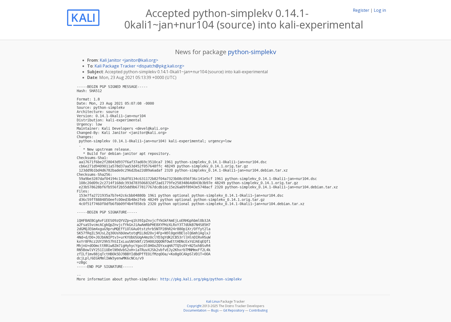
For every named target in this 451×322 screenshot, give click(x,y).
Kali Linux (213, 301)
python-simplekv (252, 51)
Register (361, 10)
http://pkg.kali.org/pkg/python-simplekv (201, 279)
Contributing (258, 310)
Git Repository (233, 310)
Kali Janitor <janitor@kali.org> (129, 60)
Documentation (194, 310)
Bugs (214, 310)
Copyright (194, 306)
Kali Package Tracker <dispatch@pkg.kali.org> (139, 66)
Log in (380, 10)
